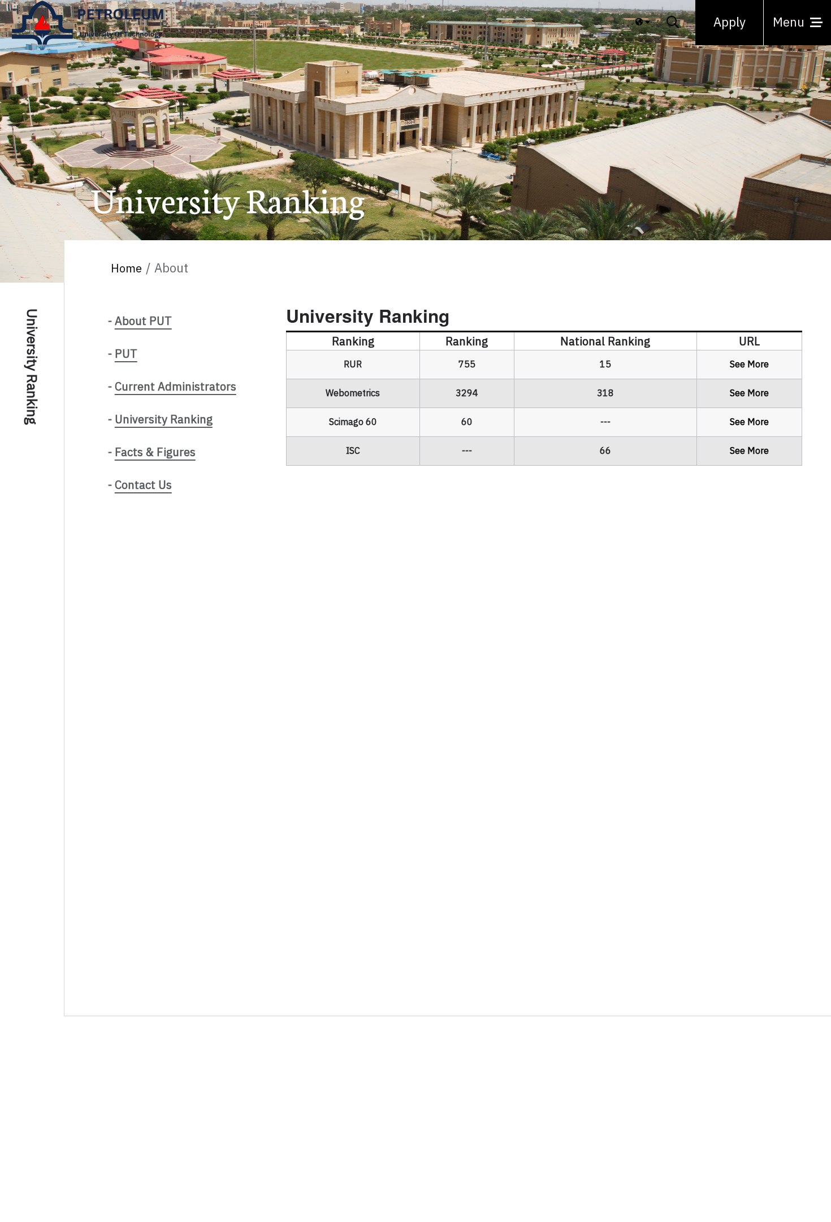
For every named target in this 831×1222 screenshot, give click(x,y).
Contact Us (143, 484)
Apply (729, 22)
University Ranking (164, 419)
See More (749, 364)
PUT (126, 353)
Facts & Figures (155, 452)
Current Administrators (175, 386)
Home (126, 268)
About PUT (143, 321)
